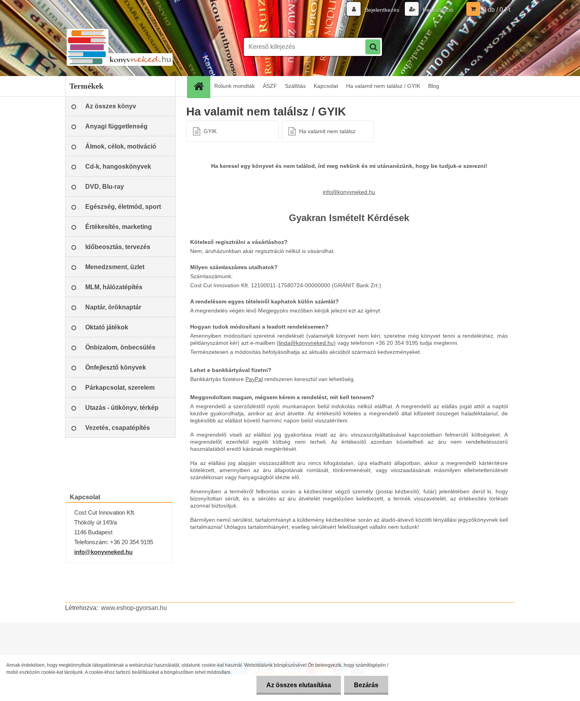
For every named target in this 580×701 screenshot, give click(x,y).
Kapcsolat (326, 86)
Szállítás (295, 86)
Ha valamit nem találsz (327, 131)
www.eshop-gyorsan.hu (134, 607)
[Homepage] (201, 86)
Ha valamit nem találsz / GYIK (383, 86)
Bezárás (366, 685)
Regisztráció (437, 10)
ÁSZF (270, 86)
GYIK (210, 131)
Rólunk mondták (234, 86)
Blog (433, 86)
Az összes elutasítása (298, 685)
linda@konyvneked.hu (306, 343)
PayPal (254, 379)
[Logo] (119, 47)
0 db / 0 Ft (496, 9)
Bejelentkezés (382, 10)
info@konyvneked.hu (103, 552)
